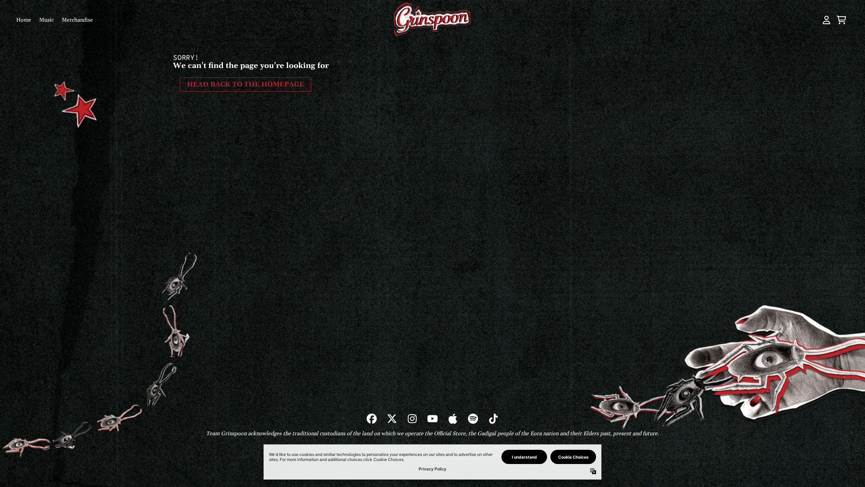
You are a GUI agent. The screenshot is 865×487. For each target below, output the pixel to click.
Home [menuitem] (23, 20)
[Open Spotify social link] (473, 418)
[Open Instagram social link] (412, 418)
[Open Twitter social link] (392, 418)
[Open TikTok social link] (493, 418)
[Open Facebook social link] (371, 418)
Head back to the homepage (245, 84)
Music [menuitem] (46, 20)
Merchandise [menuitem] (77, 20)
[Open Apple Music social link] (452, 418)
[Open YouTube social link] (432, 418)
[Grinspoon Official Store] (432, 20)
